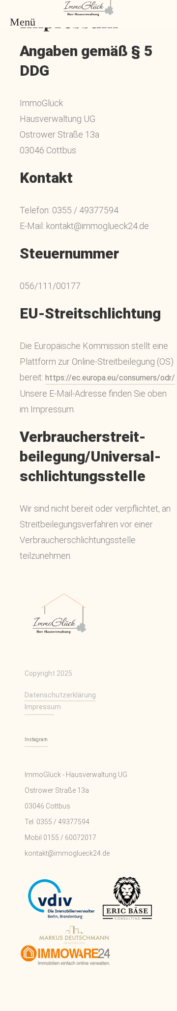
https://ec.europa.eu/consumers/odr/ (110, 377)
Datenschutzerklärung (60, 695)
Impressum (39, 707)
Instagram (36, 739)
